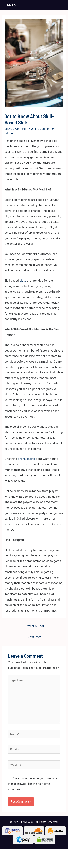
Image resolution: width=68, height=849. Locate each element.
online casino (26, 459)
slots (23, 280)
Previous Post (34, 626)
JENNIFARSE (12, 5)
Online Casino (40, 128)
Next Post (34, 637)
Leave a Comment (16, 128)
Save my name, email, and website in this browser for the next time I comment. (32, 784)
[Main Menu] (61, 5)
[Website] (34, 765)
